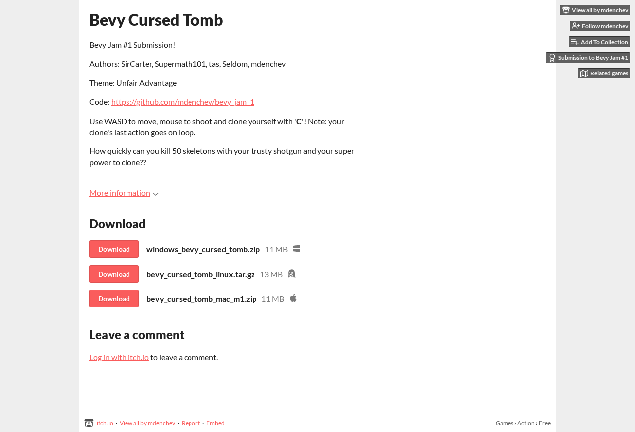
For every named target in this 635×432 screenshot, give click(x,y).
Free (545, 423)
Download (114, 249)
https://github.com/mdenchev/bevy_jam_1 (182, 101)
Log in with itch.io (119, 356)
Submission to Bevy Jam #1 (593, 57)
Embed (215, 423)
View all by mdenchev (147, 423)
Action (526, 423)
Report (191, 423)
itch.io (105, 423)
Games (504, 423)
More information (119, 192)
